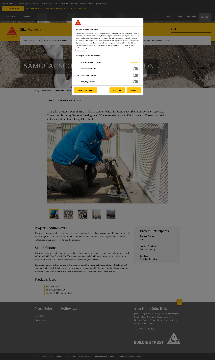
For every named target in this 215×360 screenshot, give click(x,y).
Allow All (133, 90)
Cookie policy (80, 50)
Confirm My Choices (86, 90)
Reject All (117, 90)
